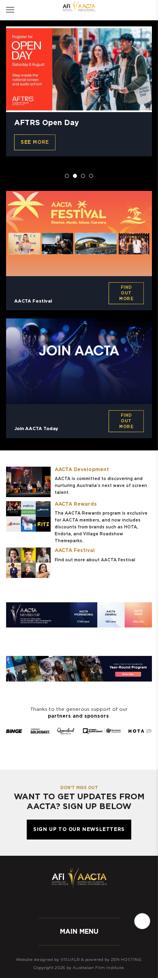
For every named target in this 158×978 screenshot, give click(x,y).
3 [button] (83, 176)
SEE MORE (35, 142)
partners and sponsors (78, 716)
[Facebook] (55, 903)
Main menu (79, 931)
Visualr (70, 960)
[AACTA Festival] (79, 233)
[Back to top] (142, 921)
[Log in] (151, 10)
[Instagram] (87, 903)
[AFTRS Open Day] (79, 69)
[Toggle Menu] (10, 10)
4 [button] (91, 176)
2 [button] (75, 176)
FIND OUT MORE (126, 293)
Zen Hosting (126, 960)
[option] (79, 91)
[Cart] (137, 10)
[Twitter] (71, 903)
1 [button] (67, 176)
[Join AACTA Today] (79, 361)
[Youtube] (103, 903)
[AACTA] (79, 7)
